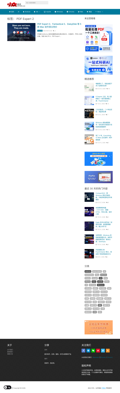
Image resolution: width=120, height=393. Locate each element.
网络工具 (88, 309)
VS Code (92, 285)
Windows (59, 12)
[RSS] (108, 350)
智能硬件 (100, 298)
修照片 (95, 288)
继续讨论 (10, 354)
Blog (97, 275)
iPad (105, 278)
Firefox (87, 278)
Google (94, 278)
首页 (12, 12)
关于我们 (10, 350)
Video (107, 282)
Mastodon (96, 357)
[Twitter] (103, 350)
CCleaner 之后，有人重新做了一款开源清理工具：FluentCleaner (104, 99)
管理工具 (93, 305)
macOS (48, 12)
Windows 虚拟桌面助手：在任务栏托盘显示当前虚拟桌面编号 (104, 125)
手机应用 (104, 295)
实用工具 (88, 295)
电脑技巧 (101, 302)
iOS (37, 12)
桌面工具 (108, 298)
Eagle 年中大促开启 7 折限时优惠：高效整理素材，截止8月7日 (104, 224)
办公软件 (102, 288)
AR (104, 271)
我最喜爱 (96, 295)
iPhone (87, 282)
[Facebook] (83, 350)
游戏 (94, 302)
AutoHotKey (89, 275)
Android (27, 12)
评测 (102, 309)
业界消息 (88, 288)
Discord (109, 357)
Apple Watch (97, 271)
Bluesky (103, 357)
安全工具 (104, 292)
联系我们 (10, 352)
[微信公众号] (93, 350)
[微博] (98, 350)
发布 (45, 350)
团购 (109, 288)
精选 (90, 12)
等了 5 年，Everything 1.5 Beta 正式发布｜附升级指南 (104, 138)
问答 (94, 312)
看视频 (108, 302)
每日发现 (88, 302)
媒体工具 (96, 292)
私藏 (86, 305)
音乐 (99, 312)
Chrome (71, 12)
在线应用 (88, 292)
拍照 (86, 298)
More (99, 12)
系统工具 (106, 305)
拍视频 (92, 298)
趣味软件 (88, 312)
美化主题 (96, 309)
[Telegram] (88, 350)
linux (94, 282)
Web (81, 12)
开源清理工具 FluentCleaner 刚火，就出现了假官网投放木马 (104, 252)
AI (18, 12)
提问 (45, 359)
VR (86, 285)
